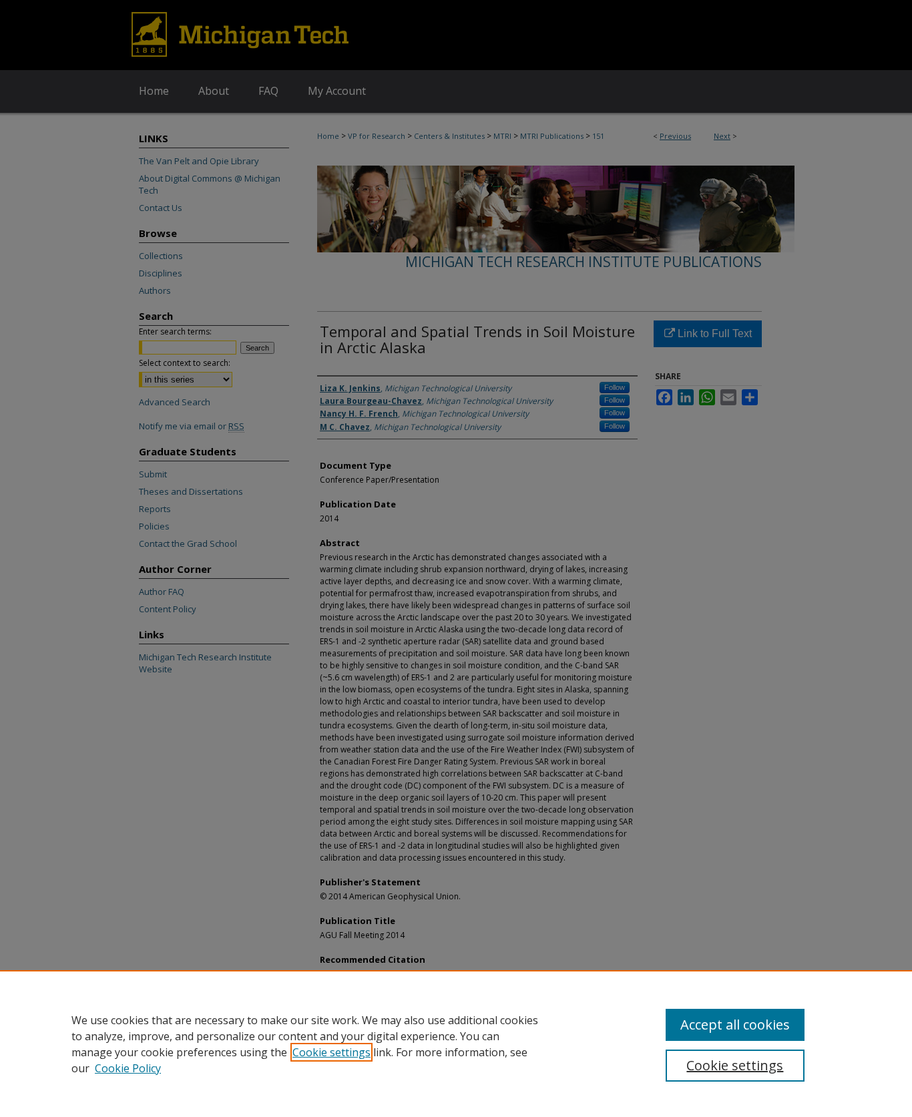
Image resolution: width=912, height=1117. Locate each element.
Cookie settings (331, 1052)
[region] (456, 1043)
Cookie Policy (128, 1068)
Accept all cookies (735, 1025)
